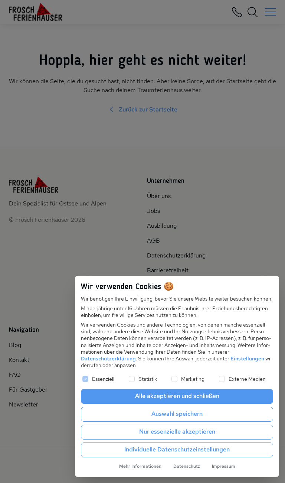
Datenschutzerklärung (108, 358)
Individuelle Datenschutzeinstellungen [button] (177, 449)
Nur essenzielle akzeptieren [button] (177, 431)
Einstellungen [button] (247, 358)
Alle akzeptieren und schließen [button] (177, 396)
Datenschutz (186, 466)
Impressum (223, 466)
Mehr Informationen (140, 466)
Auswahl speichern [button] (177, 414)
